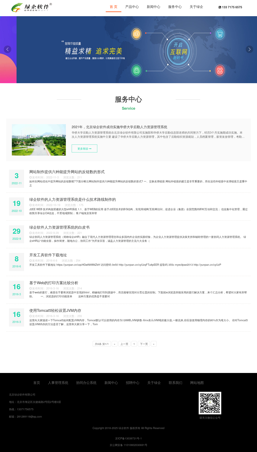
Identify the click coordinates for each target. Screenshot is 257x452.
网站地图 (197, 382)
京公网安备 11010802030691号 (128, 445)
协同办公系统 (86, 382)
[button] (249, 49)
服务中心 (175, 6)
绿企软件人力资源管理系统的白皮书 (59, 227)
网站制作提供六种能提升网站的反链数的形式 (67, 171)
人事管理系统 (58, 382)
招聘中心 (132, 382)
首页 (36, 382)
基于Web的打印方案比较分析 (53, 282)
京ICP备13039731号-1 (128, 438)
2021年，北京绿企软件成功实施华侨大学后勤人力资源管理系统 (119, 126)
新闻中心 (153, 6)
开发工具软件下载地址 (48, 254)
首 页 (113, 6)
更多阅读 (83, 148)
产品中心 (132, 6)
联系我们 (175, 382)
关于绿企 (196, 6)
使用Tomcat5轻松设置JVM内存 (55, 310)
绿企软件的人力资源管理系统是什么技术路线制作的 (72, 199)
